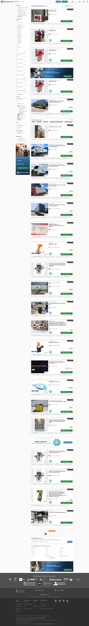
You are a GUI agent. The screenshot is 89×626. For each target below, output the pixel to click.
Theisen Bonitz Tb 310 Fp (34, 596)
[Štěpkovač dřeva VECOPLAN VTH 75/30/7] (39, 386)
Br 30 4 (32, 556)
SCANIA (20, 36)
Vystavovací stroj (21, 125)
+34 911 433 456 (21, 592)
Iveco (19, 30)
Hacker (33, 121)
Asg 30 (32, 549)
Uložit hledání (52, 531)
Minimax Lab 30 (48, 556)
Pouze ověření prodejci (23, 140)
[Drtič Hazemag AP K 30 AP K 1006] (39, 131)
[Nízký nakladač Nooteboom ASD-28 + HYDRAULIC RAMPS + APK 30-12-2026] (39, 105)
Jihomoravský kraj (22, 108)
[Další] (47, 15)
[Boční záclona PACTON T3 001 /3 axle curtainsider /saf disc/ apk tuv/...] (39, 209)
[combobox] (22, 103)
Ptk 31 (61, 549)
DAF (19, 32)
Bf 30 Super (33, 554)
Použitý (19, 126)
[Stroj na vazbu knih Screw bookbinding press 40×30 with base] (39, 308)
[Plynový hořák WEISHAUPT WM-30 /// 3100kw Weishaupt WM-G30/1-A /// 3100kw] (39, 229)
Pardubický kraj (22, 112)
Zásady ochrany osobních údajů (40, 623)
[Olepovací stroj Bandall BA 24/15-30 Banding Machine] (39, 517)
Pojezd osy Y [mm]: (19, 82)
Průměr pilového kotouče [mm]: (21, 90)
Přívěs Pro (61, 551)
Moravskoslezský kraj (23, 107)
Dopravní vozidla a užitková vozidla (22, 10)
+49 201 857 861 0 (40, 590)
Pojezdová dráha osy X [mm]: (21, 78)
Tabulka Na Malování (64, 556)
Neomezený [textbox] (20, 103)
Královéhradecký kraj (23, 111)
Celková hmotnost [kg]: (20, 74)
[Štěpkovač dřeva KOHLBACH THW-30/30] (39, 347)
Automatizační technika (23, 13)
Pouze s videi (21, 139)
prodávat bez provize (23, 167)
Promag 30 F (62, 547)
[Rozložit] (52, 26)
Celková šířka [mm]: (19, 66)
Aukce (19, 133)
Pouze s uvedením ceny (21, 53)
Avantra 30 (33, 551)
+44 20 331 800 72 (21, 590)
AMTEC (20, 28)
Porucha (19, 128)
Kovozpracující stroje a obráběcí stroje (23, 8)
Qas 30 (61, 554)
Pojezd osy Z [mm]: (19, 86)
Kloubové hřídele (43, 596)
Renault (20, 35)
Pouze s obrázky (22, 138)
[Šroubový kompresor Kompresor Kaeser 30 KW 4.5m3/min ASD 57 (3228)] (39, 406)
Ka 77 (46, 554)
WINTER (20, 40)
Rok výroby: (18, 55)
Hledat (58, 1)
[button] (87, 2)
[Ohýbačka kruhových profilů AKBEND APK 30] (39, 55)
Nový (19, 124)
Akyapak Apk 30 (34, 547)
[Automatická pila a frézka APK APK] (39, 288)
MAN (19, 31)
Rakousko (21, 118)
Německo (22, 114)
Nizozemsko (22, 116)
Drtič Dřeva (45, 121)
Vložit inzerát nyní (67, 76)
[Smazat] (55, 2)
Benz (19, 24)
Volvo (19, 39)
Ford (19, 38)
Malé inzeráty (21, 132)
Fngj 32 (46, 547)
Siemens (20, 27)
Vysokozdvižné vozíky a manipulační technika (22, 15)
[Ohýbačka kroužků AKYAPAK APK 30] (39, 15)
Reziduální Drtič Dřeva (69, 121)
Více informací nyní (68, 442)
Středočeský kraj (22, 109)
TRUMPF (20, 42)
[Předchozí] (70, 119)
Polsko (21, 117)
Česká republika (22, 105)
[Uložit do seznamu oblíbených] (72, 11)
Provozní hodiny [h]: (19, 59)
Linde (19, 34)
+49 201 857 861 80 (60, 590)
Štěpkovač (39, 121)
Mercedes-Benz (21, 26)
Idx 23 (46, 551)
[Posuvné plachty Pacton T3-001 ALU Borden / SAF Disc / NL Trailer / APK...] (39, 189)
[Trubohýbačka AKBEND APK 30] (39, 35)
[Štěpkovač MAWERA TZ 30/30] (39, 249)
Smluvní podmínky (48, 623)
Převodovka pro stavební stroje (53, 596)
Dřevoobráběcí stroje (22, 11)
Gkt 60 (46, 549)
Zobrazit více (52, 557)
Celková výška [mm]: (19, 70)
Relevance (68, 6)
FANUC (20, 43)
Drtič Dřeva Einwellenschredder (56, 121)
